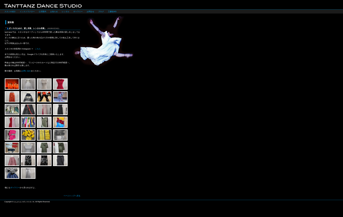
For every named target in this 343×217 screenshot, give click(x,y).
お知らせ (54, 11)
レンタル (65, 11)
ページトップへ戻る (72, 196)
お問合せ (90, 11)
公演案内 (42, 11)
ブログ (101, 11)
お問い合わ (26, 71)
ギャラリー (78, 11)
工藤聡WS (112, 11)
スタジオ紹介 (10, 11)
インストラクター (27, 11)
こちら (38, 49)
